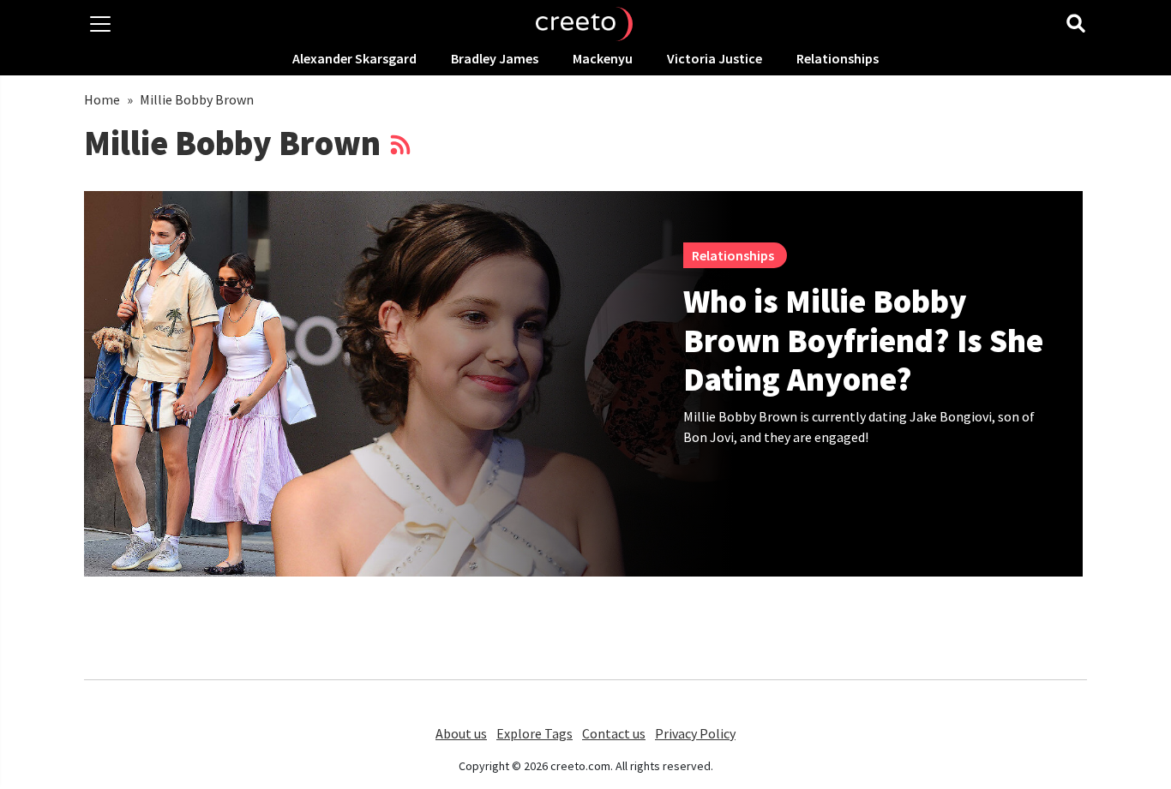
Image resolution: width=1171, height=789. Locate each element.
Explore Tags (534, 733)
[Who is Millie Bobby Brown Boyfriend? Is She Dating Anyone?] (408, 384)
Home (102, 99)
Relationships (837, 58)
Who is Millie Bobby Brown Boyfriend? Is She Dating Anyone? (863, 340)
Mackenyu (603, 58)
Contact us (614, 733)
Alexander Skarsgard (354, 58)
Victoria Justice (714, 58)
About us (461, 733)
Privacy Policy (695, 733)
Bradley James (494, 58)
